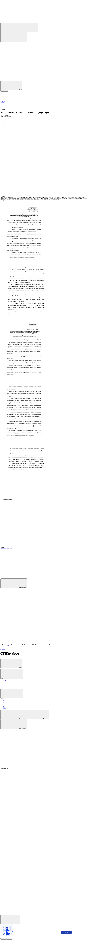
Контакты (5, 576)
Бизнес (4, 705)
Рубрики (4, 574)
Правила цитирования (32, 647)
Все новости (3, 680)
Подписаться (9, 938)
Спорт (4, 707)
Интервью (5, 702)
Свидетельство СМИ (4, 645)
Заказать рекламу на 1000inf (6, 548)
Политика (5, 700)
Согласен (66, 932)
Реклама (4, 575)
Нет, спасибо (3, 938)
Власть (4, 701)
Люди (4, 706)
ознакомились (72, 927)
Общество (5, 703)
